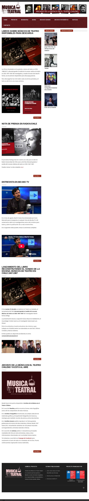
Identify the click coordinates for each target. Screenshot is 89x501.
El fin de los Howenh (50, 107)
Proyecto (14, 20)
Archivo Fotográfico (61, 20)
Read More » (37, 117)
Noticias (75, 20)
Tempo (46, 68)
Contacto (7, 25)
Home (5, 20)
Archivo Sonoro (45, 20)
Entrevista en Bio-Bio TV (15, 182)
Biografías (24, 20)
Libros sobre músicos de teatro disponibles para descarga (20, 32)
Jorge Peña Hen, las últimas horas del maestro (49, 48)
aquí (22, 167)
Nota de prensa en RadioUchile (19, 124)
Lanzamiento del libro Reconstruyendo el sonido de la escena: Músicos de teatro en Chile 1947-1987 (21, 270)
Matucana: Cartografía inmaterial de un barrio (50, 87)
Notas (34, 20)
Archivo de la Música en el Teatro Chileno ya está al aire (21, 366)
